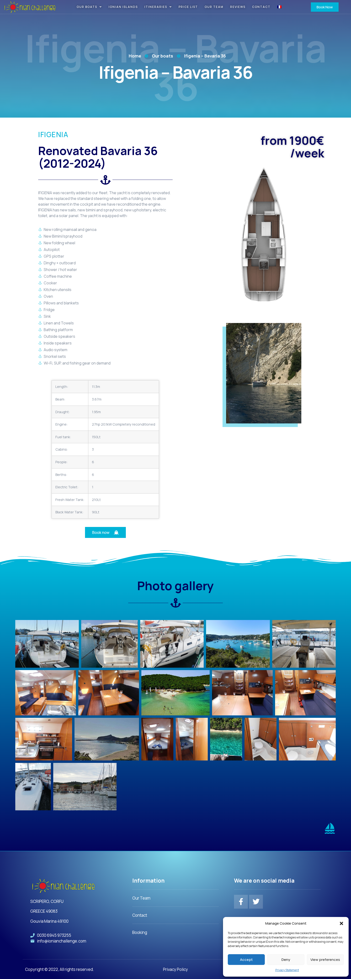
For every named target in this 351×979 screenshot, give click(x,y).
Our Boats (87, 7)
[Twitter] (256, 902)
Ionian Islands (123, 7)
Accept (246, 959)
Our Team (214, 7)
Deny (286, 959)
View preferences (325, 959)
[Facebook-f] (241, 902)
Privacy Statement (287, 970)
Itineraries (155, 7)
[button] (341, 923)
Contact (261, 7)
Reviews (237, 7)
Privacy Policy (175, 969)
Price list (188, 7)
